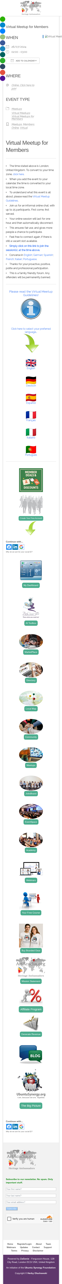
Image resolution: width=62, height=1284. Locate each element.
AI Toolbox (31, 623)
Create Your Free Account (31, 518)
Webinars (31, 880)
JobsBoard (31, 793)
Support (48, 1247)
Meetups (16, 108)
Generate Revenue (31, 1034)
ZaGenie (24, 1258)
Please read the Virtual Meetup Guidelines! (31, 293)
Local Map (31, 708)
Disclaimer (38, 1250)
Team (48, 1244)
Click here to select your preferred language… (31, 330)
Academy (31, 850)
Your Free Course (31, 912)
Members (28, 124)
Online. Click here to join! (22, 87)
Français (31, 420)
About (39, 1244)
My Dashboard (31, 585)
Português (31, 454)
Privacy (25, 1250)
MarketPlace (31, 652)
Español (31, 402)
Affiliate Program (30, 1009)
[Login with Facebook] (9, 547)
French (10, 259)
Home (10, 1244)
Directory (30, 680)
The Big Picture (31, 1105)
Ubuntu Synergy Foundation (40, 1267)
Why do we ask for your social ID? (19, 552)
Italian (18, 259)
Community (31, 737)
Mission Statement (31, 981)
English (28, 255)
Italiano (31, 437)
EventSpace (31, 822)
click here (18, 174)
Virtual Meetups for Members (22, 117)
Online (15, 127)
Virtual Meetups (20, 113)
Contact (36, 1247)
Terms (14, 1250)
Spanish (48, 255)
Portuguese (30, 259)
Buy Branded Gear (31, 950)
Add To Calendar (25, 61)
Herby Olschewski (37, 1273)
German (38, 255)
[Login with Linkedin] (15, 547)
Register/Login (24, 1244)
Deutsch (31, 385)
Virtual (24, 127)
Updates (24, 1247)
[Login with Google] (21, 547)
